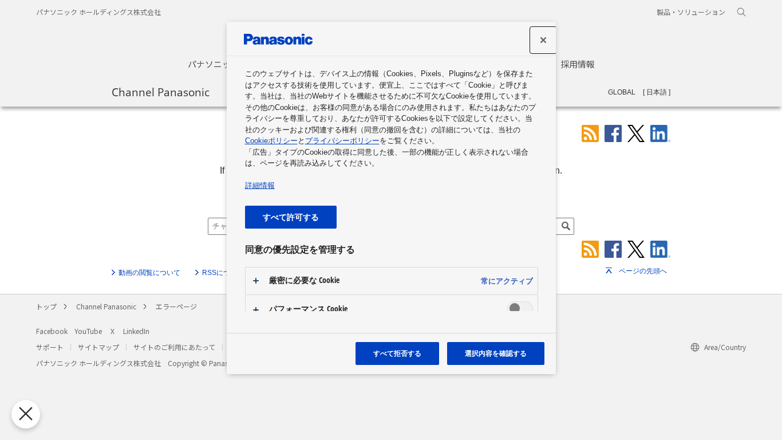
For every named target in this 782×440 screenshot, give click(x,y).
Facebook (52, 331)
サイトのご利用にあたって (174, 347)
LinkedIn (136, 331)
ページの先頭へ (643, 271)
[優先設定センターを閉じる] (25, 414)
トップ (46, 306)
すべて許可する (291, 216)
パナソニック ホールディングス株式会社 (98, 12)
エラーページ (176, 306)
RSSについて (223, 273)
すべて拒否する (397, 353)
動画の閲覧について (149, 273)
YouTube (88, 331)
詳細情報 (260, 185)
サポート (50, 347)
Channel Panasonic (161, 91)
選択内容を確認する (496, 353)
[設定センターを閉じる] (543, 40)
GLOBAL (621, 92)
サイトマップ (98, 347)
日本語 (656, 92)
